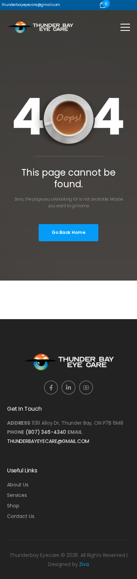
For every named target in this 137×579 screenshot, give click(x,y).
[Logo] (40, 27)
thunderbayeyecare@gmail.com (48, 441)
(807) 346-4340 (46, 432)
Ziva (84, 564)
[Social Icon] (51, 388)
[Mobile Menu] (125, 27)
